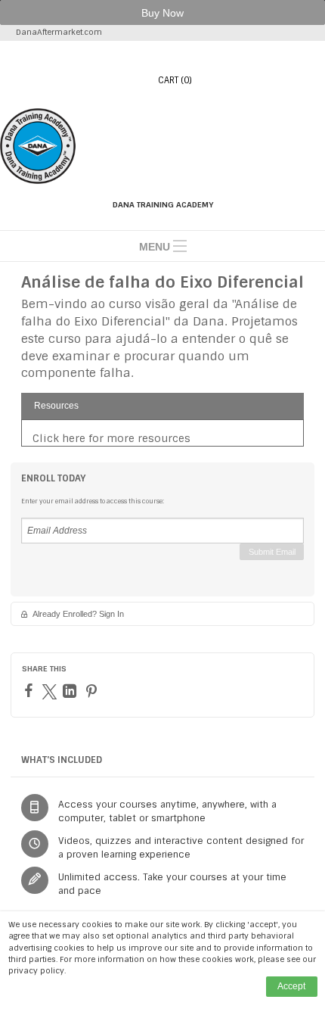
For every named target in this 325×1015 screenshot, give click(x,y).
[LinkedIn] (71, 691)
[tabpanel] (162, 438)
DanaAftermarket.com (59, 32)
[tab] (162, 406)
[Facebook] (30, 690)
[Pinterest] (93, 691)
